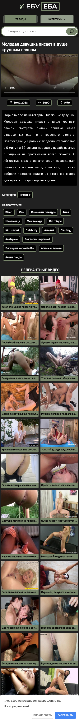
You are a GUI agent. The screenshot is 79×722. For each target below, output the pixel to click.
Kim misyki (12, 230)
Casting (66, 230)
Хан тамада (34, 221)
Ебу (41, 6)
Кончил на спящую (43, 212)
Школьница (12, 221)
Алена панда (13, 257)
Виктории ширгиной (37, 239)
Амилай (49, 230)
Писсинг (25, 195)
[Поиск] (71, 31)
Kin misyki (55, 221)
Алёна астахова (51, 248)
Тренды (20, 19)
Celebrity (31, 230)
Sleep (8, 212)
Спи (21, 212)
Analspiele (11, 239)
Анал (66, 212)
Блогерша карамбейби (19, 248)
